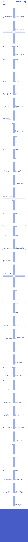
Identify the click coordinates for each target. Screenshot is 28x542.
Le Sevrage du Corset (17, 68)
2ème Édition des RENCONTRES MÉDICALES (19, 209)
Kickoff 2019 (16, 197)
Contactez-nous (18, 1)
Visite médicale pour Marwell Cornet (19, 351)
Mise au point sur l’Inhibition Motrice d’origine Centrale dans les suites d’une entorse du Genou (20, 55)
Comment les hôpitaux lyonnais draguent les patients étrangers (7, 415)
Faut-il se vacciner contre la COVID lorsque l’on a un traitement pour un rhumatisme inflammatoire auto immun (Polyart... (20, 106)
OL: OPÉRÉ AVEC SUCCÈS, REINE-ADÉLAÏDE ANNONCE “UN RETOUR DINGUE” (19, 183)
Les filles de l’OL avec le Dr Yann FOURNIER (19, 312)
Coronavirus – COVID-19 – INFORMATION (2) (7, 158)
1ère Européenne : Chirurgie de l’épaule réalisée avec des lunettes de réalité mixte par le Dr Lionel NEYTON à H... (19, 29)
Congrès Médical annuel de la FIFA (7, 505)
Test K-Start (4, 184)
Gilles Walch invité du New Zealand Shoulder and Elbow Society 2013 (19, 479)
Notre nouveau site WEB (6, 30)
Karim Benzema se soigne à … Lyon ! (7, 351)
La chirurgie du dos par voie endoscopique (6, 81)
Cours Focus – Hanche (5, 235)
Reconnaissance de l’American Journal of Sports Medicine (20, 171)
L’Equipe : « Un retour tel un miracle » (19, 261)
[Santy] (3, 1)
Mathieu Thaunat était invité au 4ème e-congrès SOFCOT (7, 197)
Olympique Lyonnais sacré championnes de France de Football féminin (7, 376)
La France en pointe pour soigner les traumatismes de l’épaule (7, 428)
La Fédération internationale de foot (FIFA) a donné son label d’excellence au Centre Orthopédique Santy (19, 492)
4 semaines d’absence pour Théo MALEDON (19, 222)
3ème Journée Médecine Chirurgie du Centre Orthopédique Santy (19, 299)
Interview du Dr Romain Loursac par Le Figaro (20, 145)
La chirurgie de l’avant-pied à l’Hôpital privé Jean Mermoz (19, 81)
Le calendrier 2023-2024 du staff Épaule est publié (8, 55)
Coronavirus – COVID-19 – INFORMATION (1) (19, 158)
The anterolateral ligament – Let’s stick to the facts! (7, 145)
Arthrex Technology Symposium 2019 (7, 248)
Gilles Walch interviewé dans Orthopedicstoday (18, 505)
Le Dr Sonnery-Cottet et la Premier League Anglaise (19, 325)
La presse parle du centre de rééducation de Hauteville (6, 492)
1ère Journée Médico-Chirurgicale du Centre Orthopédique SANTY (7, 402)
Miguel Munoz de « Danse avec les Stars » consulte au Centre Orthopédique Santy (20, 376)
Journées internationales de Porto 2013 (7, 479)
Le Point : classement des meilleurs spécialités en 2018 (7, 261)
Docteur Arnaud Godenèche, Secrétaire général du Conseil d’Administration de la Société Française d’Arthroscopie (20, 363)
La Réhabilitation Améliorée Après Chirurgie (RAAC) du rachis (7, 132)
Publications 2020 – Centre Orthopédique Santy (6, 107)
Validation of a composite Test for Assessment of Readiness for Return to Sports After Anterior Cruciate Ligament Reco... (20, 131)
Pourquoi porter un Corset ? (18, 274)
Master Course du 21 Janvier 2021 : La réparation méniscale (7, 94)
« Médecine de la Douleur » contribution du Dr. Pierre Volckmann (7, 171)
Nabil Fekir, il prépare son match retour (7, 338)
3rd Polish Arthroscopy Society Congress (19, 235)
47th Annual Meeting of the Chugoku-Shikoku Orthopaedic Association (19, 389)
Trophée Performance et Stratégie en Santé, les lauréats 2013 (19, 402)
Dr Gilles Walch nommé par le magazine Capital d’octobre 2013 (20, 466)
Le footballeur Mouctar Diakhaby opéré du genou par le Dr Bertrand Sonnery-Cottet (20, 16)
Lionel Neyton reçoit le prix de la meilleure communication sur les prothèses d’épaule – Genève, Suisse (19, 248)
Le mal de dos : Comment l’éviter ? (7, 68)
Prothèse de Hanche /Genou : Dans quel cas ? (7, 17)
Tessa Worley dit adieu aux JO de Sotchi (19, 440)
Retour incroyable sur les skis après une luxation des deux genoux (20, 286)
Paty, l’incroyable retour (6, 312)
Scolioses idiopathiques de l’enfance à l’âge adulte (19, 94)
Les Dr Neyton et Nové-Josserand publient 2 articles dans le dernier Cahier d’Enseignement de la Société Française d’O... (19, 427)
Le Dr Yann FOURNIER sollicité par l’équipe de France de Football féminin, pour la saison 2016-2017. (7, 325)
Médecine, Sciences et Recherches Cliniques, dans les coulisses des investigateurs (7, 119)
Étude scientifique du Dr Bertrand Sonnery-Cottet (19, 453)
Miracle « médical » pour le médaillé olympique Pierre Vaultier (19, 415)
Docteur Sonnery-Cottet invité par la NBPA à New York (7, 222)
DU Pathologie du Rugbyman (6, 466)
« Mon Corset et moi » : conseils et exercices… (7, 286)
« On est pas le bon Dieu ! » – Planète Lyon (19, 338)
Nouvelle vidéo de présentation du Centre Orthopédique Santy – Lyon (7, 299)
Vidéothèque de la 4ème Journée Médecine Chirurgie (7, 274)
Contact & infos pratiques (14, 536)
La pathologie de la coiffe (6, 389)
